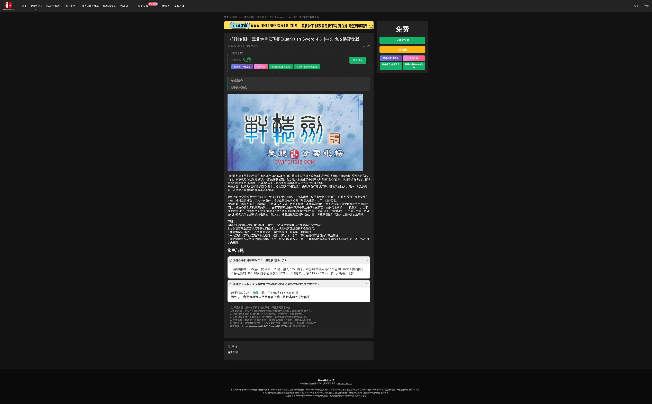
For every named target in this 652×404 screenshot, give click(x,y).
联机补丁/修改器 (242, 66)
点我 (255, 293)
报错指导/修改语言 (280, 66)
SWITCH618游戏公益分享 (8, 6)
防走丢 (166, 6)
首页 (24, 6)
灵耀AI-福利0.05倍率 (307, 66)
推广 (368, 46)
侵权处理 (179, 6)
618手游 (70, 6)
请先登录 (358, 60)
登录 (235, 352)
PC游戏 (35, 6)
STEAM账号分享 (89, 6)
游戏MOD (125, 6)
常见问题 (147, 5)
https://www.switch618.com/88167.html (266, 326)
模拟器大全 (109, 6)
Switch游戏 (53, 6)
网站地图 (322, 380)
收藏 (404, 49)
